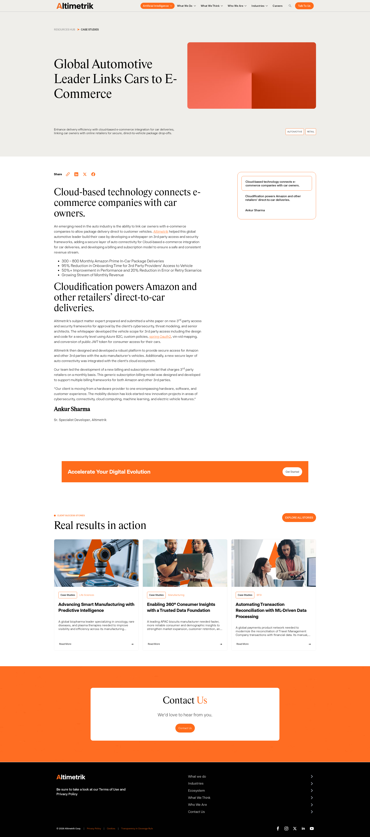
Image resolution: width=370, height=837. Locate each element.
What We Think (210, 5)
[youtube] (312, 828)
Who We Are (235, 5)
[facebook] (278, 828)
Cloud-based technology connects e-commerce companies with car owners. (272, 183)
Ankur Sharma (255, 210)
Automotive (294, 131)
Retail (310, 131)
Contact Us (185, 728)
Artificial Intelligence (156, 5)
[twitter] (295, 828)
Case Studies (90, 29)
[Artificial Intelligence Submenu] (170, 5)
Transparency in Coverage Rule (137, 828)
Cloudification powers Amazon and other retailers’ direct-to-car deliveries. (273, 198)
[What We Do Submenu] (194, 5)
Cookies (111, 828)
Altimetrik (160, 231)
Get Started (292, 471)
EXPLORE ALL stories (299, 517)
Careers (278, 5)
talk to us (304, 5)
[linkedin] (303, 828)
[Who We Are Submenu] (244, 5)
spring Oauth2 (160, 337)
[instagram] (286, 828)
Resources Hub (64, 29)
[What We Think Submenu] (221, 5)
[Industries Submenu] (266, 5)
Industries (257, 5)
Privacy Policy (94, 828)
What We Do (185, 5)
